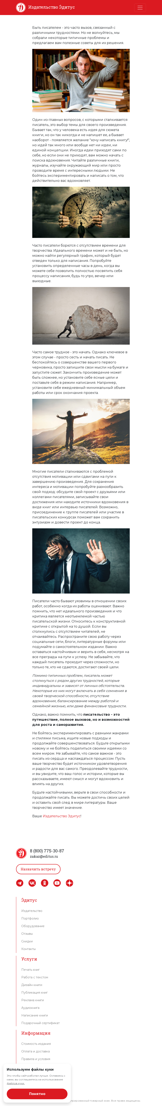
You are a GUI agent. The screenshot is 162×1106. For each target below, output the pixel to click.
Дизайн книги (31, 985)
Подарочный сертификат (40, 1023)
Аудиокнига (30, 1008)
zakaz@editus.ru (44, 856)
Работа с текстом (34, 977)
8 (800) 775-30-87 (47, 850)
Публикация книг (34, 992)
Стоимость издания (36, 1044)
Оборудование (33, 926)
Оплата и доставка (35, 1051)
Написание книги (34, 1015)
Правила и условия (35, 1059)
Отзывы (27, 934)
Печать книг (30, 970)
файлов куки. (16, 1083)
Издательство (31, 911)
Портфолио (30, 918)
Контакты (28, 949)
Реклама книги (32, 1000)
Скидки (27, 941)
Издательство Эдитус (62, 816)
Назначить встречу (38, 869)
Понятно (37, 1094)
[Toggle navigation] (140, 7)
